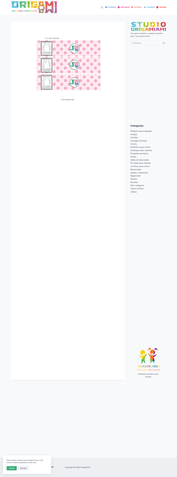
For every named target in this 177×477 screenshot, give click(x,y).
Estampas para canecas (141, 150)
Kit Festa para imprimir (140, 163)
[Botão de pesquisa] (163, 43)
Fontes (133, 156)
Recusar (23, 468)
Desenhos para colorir (140, 147)
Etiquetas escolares (139, 153)
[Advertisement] (67, 121)
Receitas (134, 182)
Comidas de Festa (138, 141)
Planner (133, 179)
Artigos (133, 134)
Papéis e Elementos (139, 172)
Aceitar (11, 468)
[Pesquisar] (102, 7)
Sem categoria (137, 185)
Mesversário (135, 169)
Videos (133, 192)
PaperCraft (135, 176)
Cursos (133, 144)
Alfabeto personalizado (141, 131)
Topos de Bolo (137, 188)
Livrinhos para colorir (140, 166)
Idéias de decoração (139, 160)
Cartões (134, 137)
